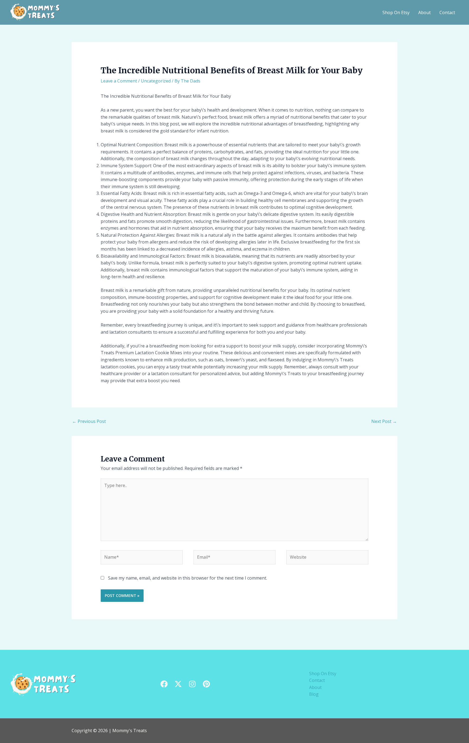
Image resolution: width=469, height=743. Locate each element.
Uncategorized (156, 81)
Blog (314, 694)
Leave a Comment (119, 81)
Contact (447, 12)
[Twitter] (178, 684)
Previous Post (89, 421)
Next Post (384, 421)
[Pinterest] (206, 684)
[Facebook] (164, 684)
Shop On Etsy (396, 12)
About (424, 12)
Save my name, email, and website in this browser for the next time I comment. (187, 578)
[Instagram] (192, 684)
